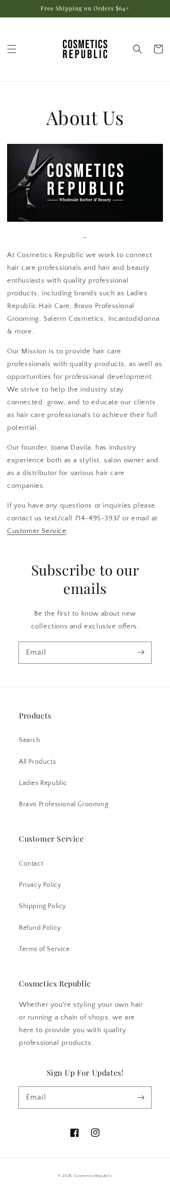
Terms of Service (44, 949)
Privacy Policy (40, 885)
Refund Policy (40, 928)
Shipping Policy (42, 906)
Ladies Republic (43, 783)
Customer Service (37, 531)
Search (30, 740)
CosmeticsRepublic (93, 1176)
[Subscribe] (140, 652)
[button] (11, 49)
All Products (37, 762)
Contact (31, 864)
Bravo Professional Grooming (63, 804)
